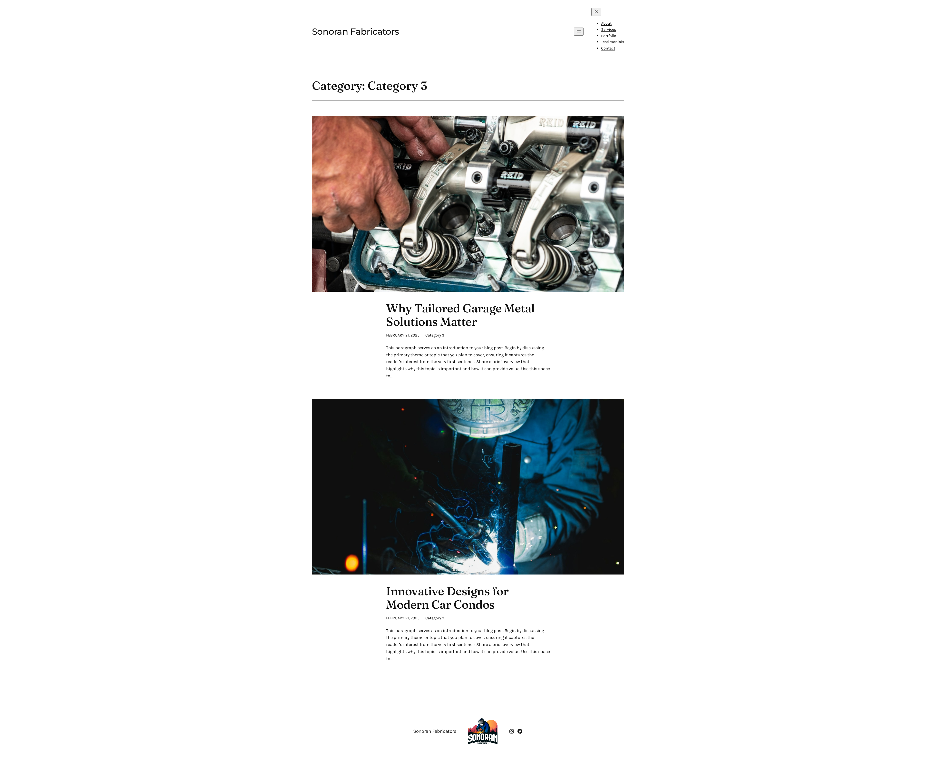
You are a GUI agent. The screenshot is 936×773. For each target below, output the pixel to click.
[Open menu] (579, 32)
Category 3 (434, 335)
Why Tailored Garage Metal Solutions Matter (460, 314)
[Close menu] (596, 12)
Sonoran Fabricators (355, 31)
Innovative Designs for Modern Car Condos (447, 597)
